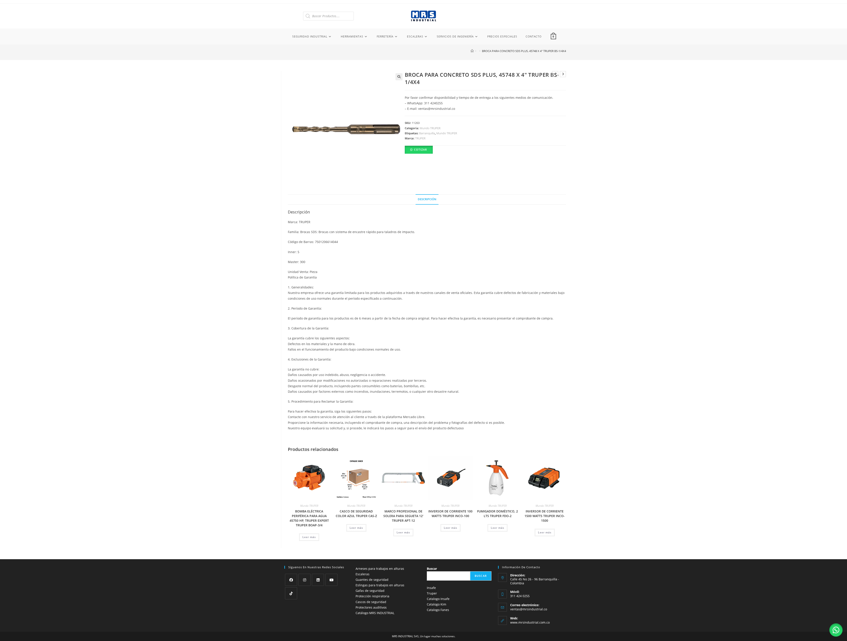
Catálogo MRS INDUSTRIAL (375, 613)
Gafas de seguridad (370, 591)
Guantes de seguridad (372, 579)
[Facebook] (291, 580)
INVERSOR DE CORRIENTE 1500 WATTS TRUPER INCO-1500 (545, 516)
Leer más (309, 537)
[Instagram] (304, 580)
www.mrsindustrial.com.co (530, 622)
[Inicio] (472, 51)
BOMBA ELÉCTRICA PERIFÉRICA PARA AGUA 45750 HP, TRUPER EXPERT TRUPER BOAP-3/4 (309, 518)
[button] (399, 76)
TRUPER (420, 138)
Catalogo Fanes (438, 610)
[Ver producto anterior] (555, 74)
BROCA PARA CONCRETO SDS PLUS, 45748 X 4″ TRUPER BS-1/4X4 (524, 51)
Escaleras (362, 574)
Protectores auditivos (371, 607)
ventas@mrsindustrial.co (528, 609)
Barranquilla (427, 133)
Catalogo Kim (436, 604)
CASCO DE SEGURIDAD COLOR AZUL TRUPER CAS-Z (356, 513)
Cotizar (420, 149)
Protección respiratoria (372, 596)
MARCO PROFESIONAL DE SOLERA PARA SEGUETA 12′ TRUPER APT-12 (403, 516)
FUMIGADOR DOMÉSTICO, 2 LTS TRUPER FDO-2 (497, 513)
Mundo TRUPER (430, 128)
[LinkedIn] (318, 580)
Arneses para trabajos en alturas (380, 568)
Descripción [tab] (427, 199)
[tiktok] (291, 593)
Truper (432, 593)
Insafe (431, 588)
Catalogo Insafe (438, 599)
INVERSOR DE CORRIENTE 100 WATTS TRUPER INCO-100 (450, 513)
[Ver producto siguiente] (563, 74)
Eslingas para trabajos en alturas (380, 585)
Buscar (432, 568)
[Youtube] (331, 580)
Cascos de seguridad (371, 602)
